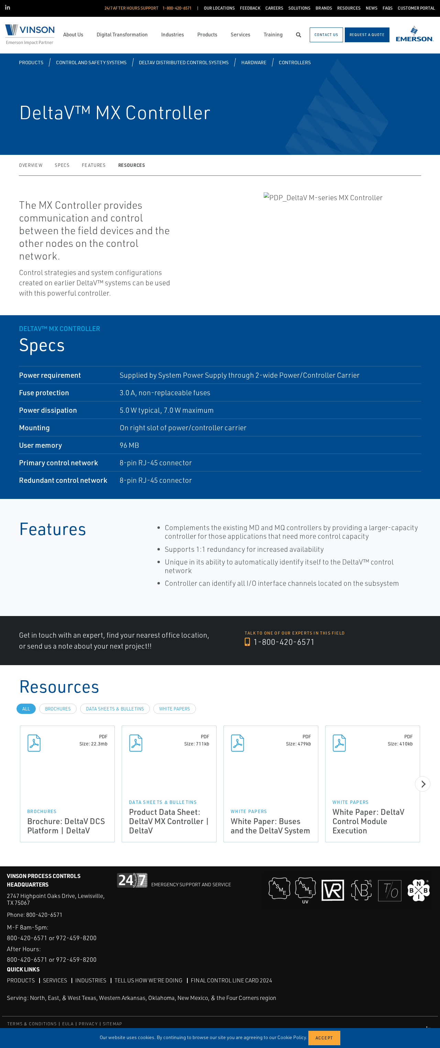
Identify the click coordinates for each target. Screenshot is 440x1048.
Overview (30, 165)
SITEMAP (112, 1023)
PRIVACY (88, 1023)
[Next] (422, 784)
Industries (90, 980)
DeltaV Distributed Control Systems (184, 62)
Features (94, 165)
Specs (62, 165)
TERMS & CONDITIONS (32, 1023)
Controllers (295, 62)
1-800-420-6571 (283, 642)
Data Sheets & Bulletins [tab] (115, 708)
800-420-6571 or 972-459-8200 (52, 938)
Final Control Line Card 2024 (231, 980)
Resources (131, 165)
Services (55, 980)
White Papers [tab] (174, 708)
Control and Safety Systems (91, 62)
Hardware (253, 62)
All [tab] (26, 708)
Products (31, 62)
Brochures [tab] (58, 708)
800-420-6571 (44, 914)
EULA (68, 1023)
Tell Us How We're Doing (148, 980)
